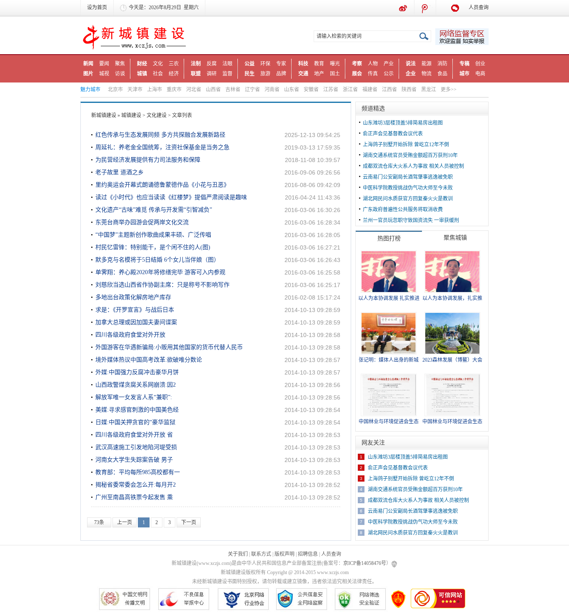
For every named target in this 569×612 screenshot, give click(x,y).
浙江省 (350, 89)
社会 (158, 74)
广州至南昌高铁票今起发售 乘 (134, 497)
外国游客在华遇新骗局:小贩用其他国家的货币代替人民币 (169, 347)
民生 (250, 74)
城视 (104, 74)
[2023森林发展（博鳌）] (452, 333)
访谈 (120, 74)
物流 (427, 74)
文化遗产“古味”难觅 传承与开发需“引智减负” (153, 210)
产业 (389, 64)
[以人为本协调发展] (389, 271)
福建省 (369, 89)
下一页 (188, 522)
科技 (303, 64)
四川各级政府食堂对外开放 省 (134, 435)
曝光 (335, 64)
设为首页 (97, 7)
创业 (480, 64)
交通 (303, 74)
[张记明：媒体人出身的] (389, 333)
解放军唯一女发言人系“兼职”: (133, 397)
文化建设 (157, 115)
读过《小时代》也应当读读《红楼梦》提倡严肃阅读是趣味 (171, 197)
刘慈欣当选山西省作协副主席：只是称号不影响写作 (162, 285)
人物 (373, 64)
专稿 (464, 64)
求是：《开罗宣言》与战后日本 (134, 310)
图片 (88, 74)
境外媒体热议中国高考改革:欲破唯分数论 (148, 360)
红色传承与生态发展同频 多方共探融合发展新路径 (160, 135)
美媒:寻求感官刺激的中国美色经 (137, 410)
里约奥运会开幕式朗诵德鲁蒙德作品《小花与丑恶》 (162, 185)
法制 (196, 64)
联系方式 (261, 554)
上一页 (124, 522)
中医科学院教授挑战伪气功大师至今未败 (408, 188)
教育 (319, 64)
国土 (335, 74)
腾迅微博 (425, 8)
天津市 (134, 89)
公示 (389, 74)
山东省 (291, 89)
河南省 (272, 89)
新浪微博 (403, 8)
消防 (442, 64)
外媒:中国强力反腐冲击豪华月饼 (137, 372)
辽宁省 (252, 89)
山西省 (213, 89)
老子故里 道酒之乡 (119, 172)
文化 (158, 64)
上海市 (154, 89)
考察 (357, 64)
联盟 (196, 74)
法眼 (227, 64)
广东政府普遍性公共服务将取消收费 (403, 209)
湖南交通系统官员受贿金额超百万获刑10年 (410, 155)
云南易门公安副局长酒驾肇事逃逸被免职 (408, 177)
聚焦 (120, 64)
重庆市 (174, 89)
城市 (464, 74)
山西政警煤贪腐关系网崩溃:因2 (135, 385)
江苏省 (330, 89)
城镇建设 (131, 115)
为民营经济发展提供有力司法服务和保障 (147, 160)
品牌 (281, 74)
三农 (174, 64)
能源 (427, 64)
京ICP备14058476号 (364, 563)
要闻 (104, 64)
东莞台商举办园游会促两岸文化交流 (142, 222)
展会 (357, 74)
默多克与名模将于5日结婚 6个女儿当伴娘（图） (157, 260)
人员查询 (479, 7)
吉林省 (232, 89)
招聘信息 (308, 554)
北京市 (115, 89)
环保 (265, 64)
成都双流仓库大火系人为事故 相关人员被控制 (413, 166)
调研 (212, 74)
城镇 (142, 74)
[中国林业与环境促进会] (389, 394)
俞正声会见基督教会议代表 (393, 134)
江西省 (389, 89)
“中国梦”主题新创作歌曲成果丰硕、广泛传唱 (153, 235)
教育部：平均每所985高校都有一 (137, 472)
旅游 (265, 74)
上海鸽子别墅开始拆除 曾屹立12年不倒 (406, 144)
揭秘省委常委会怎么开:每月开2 (135, 485)
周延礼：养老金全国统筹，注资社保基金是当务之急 (162, 147)
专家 (281, 64)
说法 (411, 64)
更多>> (449, 89)
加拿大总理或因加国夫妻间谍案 (136, 322)
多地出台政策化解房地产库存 (133, 297)
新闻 (88, 64)
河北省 (193, 89)
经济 (174, 74)
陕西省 (409, 89)
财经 (142, 64)
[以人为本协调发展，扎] (452, 271)
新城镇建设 (103, 115)
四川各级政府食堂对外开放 (130, 335)
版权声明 (284, 554)
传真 (373, 74)
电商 (480, 74)
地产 (319, 74)
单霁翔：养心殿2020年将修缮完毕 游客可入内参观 (160, 272)
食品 (442, 74)
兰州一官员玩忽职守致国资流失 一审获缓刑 (411, 220)
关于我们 (238, 554)
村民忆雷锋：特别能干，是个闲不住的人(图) (152, 247)
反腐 (212, 64)
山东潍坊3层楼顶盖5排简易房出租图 (403, 123)
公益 (250, 64)
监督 (227, 74)
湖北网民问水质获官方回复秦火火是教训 (408, 199)
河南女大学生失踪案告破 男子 (134, 460)
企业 (411, 74)
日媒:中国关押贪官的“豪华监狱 (135, 422)
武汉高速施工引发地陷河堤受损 (136, 447)
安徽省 (311, 89)
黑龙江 (428, 89)
